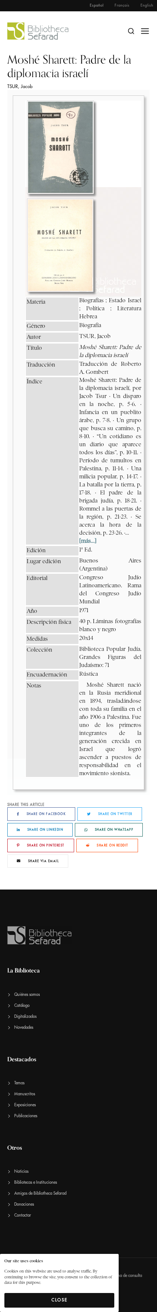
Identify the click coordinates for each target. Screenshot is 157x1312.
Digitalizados (25, 1017)
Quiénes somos (27, 995)
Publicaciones (25, 1116)
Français (122, 5)
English (147, 5)
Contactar (22, 1215)
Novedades (23, 1027)
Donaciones (24, 1204)
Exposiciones (25, 1105)
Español (97, 5)
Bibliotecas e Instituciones (35, 1182)
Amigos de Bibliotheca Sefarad (40, 1193)
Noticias (21, 1171)
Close (59, 1300)
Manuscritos (24, 1094)
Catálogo (22, 1006)
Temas (19, 1083)
